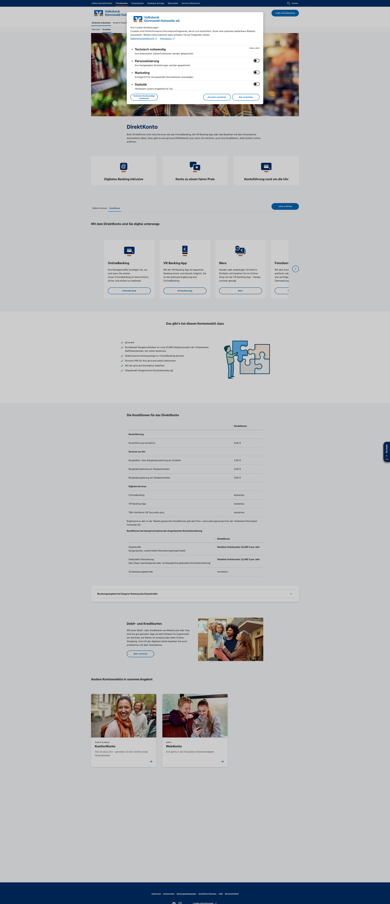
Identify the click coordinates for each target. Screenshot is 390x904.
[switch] (257, 60)
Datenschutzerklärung (142, 38)
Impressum (166, 38)
